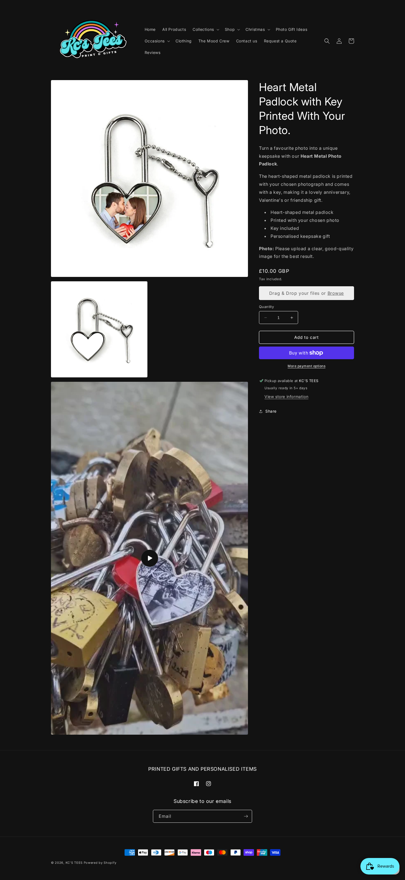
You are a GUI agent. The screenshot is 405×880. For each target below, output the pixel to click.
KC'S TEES (74, 863)
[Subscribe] (246, 816)
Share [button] (271, 411)
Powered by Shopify (100, 863)
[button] (205, 29)
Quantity (266, 306)
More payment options (306, 366)
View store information (286, 396)
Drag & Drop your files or (306, 293)
